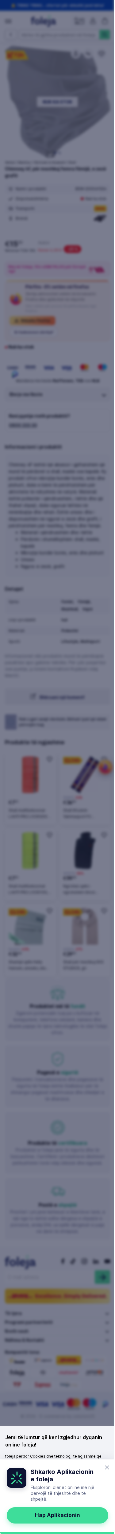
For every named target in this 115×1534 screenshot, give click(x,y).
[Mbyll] (107, 1467)
